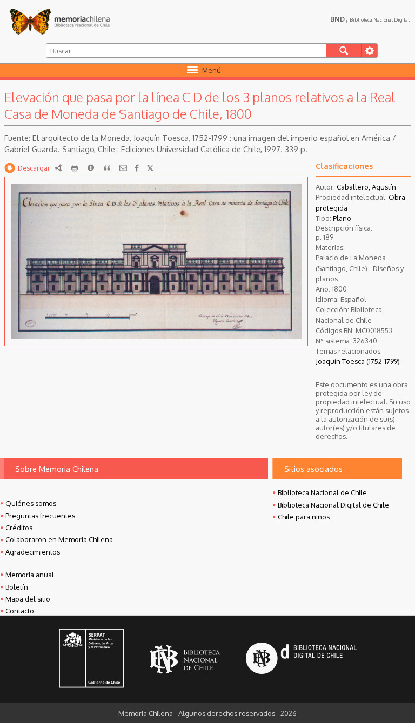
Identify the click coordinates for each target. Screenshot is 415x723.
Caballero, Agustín (366, 187)
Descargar (34, 168)
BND (370, 19)
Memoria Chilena (59, 21)
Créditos (18, 527)
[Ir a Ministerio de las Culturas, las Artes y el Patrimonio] (91, 659)
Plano (342, 218)
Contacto (19, 610)
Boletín (16, 587)
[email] (123, 168)
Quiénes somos (30, 503)
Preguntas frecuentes (40, 515)
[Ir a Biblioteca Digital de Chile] (301, 659)
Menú (211, 70)
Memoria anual (29, 574)
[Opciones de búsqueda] (369, 50)
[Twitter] (150, 168)
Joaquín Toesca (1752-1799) (358, 361)
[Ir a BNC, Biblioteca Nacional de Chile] (185, 659)
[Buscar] (344, 50)
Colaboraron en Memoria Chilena (59, 539)
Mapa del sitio (27, 598)
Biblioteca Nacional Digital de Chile (333, 505)
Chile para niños (304, 516)
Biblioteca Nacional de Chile (322, 492)
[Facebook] (136, 168)
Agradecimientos (32, 552)
